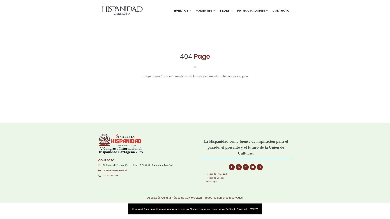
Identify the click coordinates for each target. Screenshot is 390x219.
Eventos (181, 10)
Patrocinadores (251, 10)
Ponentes (204, 10)
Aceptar (254, 208)
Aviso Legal (211, 181)
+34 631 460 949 (111, 175)
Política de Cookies (215, 178)
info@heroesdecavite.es (115, 170)
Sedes (225, 10)
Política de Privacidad (216, 174)
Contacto (281, 10)
